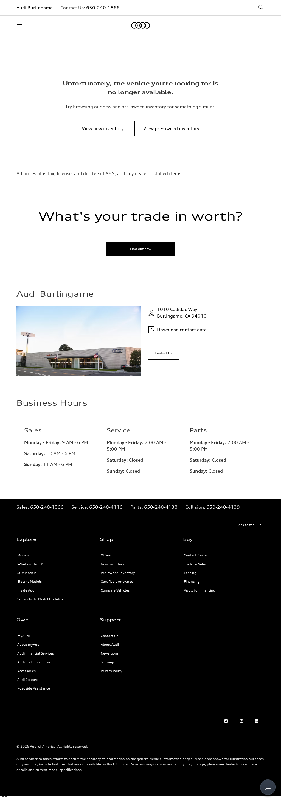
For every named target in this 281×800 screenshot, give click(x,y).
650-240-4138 (161, 507)
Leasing (190, 573)
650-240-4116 (106, 507)
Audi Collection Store (34, 662)
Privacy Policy (111, 671)
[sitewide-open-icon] (261, 8)
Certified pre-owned (117, 581)
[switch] (268, 787)
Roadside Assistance (33, 688)
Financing (192, 581)
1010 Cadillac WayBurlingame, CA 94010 (182, 313)
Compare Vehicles (115, 590)
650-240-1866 (103, 7)
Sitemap (107, 662)
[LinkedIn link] (257, 721)
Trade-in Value (195, 564)
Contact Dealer (196, 555)
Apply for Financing (199, 590)
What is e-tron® (30, 564)
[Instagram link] (241, 721)
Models (23, 555)
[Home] (140, 25)
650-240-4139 (223, 507)
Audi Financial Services (35, 653)
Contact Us (109, 636)
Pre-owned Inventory (118, 573)
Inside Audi (26, 590)
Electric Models (29, 581)
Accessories (26, 671)
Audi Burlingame (34, 7)
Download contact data (182, 329)
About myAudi (28, 644)
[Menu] (21, 25)
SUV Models (26, 573)
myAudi (23, 636)
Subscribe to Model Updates (40, 599)
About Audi (110, 644)
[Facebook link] (226, 721)
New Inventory (112, 564)
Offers (106, 555)
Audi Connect (28, 680)
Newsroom (109, 653)
